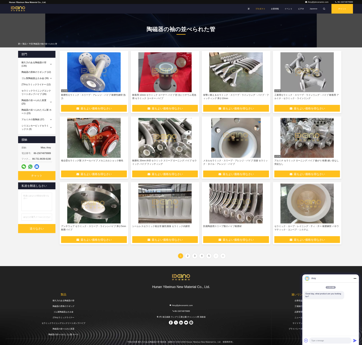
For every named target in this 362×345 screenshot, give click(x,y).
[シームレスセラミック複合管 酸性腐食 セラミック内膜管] (165, 203)
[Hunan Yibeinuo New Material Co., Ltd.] (18, 8)
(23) (36, 111)
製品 (24, 44)
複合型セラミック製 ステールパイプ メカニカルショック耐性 (92, 160)
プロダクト (260, 9)
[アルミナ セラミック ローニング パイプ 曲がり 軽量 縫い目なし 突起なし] (307, 138)
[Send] (355, 340)
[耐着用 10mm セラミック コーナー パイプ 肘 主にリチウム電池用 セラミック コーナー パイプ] (165, 72)
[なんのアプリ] (30, 167)
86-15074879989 (345, 2)
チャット (342, 9)
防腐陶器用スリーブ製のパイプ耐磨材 (222, 226)
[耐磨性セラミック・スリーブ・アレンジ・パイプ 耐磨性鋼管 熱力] (94, 72)
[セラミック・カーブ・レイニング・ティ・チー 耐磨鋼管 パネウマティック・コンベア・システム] (307, 203)
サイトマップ (298, 323)
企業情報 (275, 9)
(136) (33, 64)
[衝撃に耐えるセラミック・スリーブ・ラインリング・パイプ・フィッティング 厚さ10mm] (236, 72)
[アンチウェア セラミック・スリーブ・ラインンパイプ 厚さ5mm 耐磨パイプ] (94, 203)
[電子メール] (37, 166)
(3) (35, 127)
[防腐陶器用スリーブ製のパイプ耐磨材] (236, 203)
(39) (35, 78)
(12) (36, 72)
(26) (36, 92)
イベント (288, 9)
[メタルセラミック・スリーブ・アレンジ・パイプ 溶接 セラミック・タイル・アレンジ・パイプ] (236, 138)
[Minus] (355, 278)
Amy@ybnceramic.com (318, 2)
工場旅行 (298, 306)
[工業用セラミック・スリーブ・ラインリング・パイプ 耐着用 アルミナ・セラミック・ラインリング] (307, 72)
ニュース (298, 317)
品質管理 (298, 312)
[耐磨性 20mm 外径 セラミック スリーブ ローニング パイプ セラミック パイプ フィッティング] (165, 138)
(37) (32, 119)
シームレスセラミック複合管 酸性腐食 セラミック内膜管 (161, 226)
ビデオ (301, 9)
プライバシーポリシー (298, 329)
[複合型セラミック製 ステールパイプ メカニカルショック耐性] (94, 138)
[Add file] (306, 340)
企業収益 (298, 300)
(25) (33, 102)
